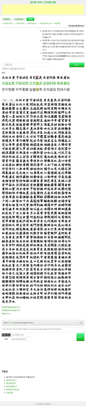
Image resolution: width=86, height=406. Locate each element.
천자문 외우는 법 (45, 23)
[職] (48, 160)
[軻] (62, 233)
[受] (6, 168)
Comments (19, 19)
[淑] (10, 289)
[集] (62, 193)
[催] (41, 289)
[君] (27, 148)
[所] (10, 160)
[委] (52, 253)
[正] (69, 140)
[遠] (20, 229)
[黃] (27, 100)
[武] (10, 213)
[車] (3, 205)
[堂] (20, 144)
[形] (59, 140)
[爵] (34, 180)
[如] (45, 152)
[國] (55, 116)
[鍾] (24, 197)
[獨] (10, 257)
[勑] (41, 237)
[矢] (34, 289)
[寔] (38, 213)
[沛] (20, 176)
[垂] (45, 120)
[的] (66, 249)
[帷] (52, 265)
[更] (52, 213)
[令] (69, 156)
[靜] (34, 176)
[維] (24, 140)
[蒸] (52, 273)
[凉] (69, 277)
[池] (62, 225)
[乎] (10, 301)
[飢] (59, 261)
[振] (52, 201)
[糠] (69, 261)
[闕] (55, 108)
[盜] (41, 281)
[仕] (41, 160)
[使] (34, 136)
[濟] (45, 209)
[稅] (31, 233)
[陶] (66, 116)
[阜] (13, 209)
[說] (3, 213)
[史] (3, 237)
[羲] (45, 289)
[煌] (13, 269)
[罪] (13, 120)
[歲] (41, 104)
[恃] (20, 136)
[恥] (69, 241)
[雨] (69, 104)
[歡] (52, 249)
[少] (20, 265)
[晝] (17, 269)
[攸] (66, 257)
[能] (62, 132)
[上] (45, 164)
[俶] (3, 233)
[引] (52, 293)
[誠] (52, 156)
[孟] (59, 233)
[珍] (6, 112)
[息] (69, 152)
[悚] (3, 277)
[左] (45, 193)
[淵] (3, 156)
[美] (55, 156)
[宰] (55, 261)
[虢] (13, 217)
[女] (17, 132)
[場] (69, 124)
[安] (38, 156)
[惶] (13, 277)
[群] (10, 197)
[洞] (10, 229)
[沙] (24, 221)
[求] (3, 249)
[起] (59, 217)
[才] (38, 132)
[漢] (66, 209)
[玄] (23, 100)
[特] (13, 281)
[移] (13, 180)
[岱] (13, 225)
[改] (55, 132)
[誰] (38, 245)
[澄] (6, 156)
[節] (3, 176)
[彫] (41, 253)
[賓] (34, 124)
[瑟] (62, 189)
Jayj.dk (44, 404)
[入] (17, 168)
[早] (38, 253)
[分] (27, 172)
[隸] (27, 197)
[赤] (52, 225)
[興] (20, 152)
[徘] (17, 297)
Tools (30, 19)
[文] (24, 116)
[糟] (66, 261)
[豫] (20, 273)
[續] (41, 273)
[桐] (34, 253)
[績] (38, 265)
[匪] (24, 176)
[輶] (62, 257)
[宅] (6, 209)
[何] (31, 217)
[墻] (13, 261)
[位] (48, 116)
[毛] (3, 289)
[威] (20, 221)
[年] (31, 289)
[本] (48, 229)
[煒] (10, 269)
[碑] (34, 205)
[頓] (10, 273)
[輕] (13, 205)
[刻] (38, 205)
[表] (66, 140)
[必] (52, 132)
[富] (69, 201)
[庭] (13, 229)
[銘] (41, 205)
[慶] (55, 144)
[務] (59, 229)
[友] (20, 172)
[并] (69, 221)
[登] (38, 160)
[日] (45, 100)
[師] (62, 112)
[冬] (24, 104)
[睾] (6, 245)
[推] (45, 116)
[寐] (27, 269)
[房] (55, 265)
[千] (24, 201)
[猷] (13, 241)
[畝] (13, 233)
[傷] (13, 132)
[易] (59, 257)
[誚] (55, 297)
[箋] (17, 277)
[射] (62, 281)
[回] (62, 209)
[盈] (51, 100)
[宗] (6, 225)
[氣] (6, 172)
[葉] (62, 253)
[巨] (52, 108)
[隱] (52, 172)
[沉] (59, 245)
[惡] (38, 144)
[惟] (62, 128)
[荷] (62, 249)
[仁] (45, 172)
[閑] (52, 245)
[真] (62, 176)
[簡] (24, 277)
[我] (17, 233)
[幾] (20, 237)
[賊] (38, 281)
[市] (41, 257)
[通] (34, 193)
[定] (41, 156)
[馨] (41, 152)
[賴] (17, 128)
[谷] (6, 144)
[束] (3, 297)
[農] (55, 229)
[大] (48, 128)
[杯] (62, 269)
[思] (27, 156)
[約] (38, 217)
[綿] (24, 229)
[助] (66, 297)
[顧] (31, 277)
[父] (20, 148)
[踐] (17, 217)
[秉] (10, 237)
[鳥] (3, 116)
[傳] (10, 144)
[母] (24, 168)
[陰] (6, 148)
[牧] (69, 217)
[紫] (38, 225)
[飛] (52, 184)
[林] (3, 245)
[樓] (45, 184)
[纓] (55, 201)
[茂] (24, 205)
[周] (17, 120)
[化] (3, 128)
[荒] (41, 100)
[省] (31, 241)
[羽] (52, 112)
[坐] (31, 120)
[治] (45, 229)
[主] (20, 225)
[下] (52, 164)
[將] (52, 197)
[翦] (62, 217)
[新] (41, 233)
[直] (13, 237)
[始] (17, 116)
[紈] (59, 265)
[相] (55, 197)
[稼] (66, 229)
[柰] (13, 112)
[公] (34, 209)
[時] (62, 205)
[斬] (34, 281)
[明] (55, 193)
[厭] (62, 261)
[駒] (62, 124)
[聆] (45, 237)
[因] (34, 144)
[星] (27, 193)
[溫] (24, 152)
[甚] (20, 160)
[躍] (20, 281)
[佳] (66, 285)
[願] (66, 277)
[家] (17, 201)
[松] (48, 152)
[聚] (6, 197)
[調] (52, 104)
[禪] (17, 225)
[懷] (62, 168)
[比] (52, 168)
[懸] (66, 289)
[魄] (6, 293)
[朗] (52, 289)
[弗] (66, 172)
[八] (10, 201)
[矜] (10, 297)
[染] (69, 136)
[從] (52, 160)
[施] (6, 289)
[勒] (31, 205)
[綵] (6, 189)
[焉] (3, 301)
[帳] (34, 189)
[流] (62, 152)
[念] (34, 140)
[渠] (59, 249)
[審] (38, 277)
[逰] (3, 257)
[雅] (24, 180)
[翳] (55, 253)
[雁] (31, 225)
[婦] (66, 164)
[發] (20, 120)
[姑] (34, 168)
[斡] (69, 289)
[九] (45, 221)
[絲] (66, 136)
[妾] (31, 265)
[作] (38, 140)
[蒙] (48, 297)
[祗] (24, 241)
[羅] (48, 197)
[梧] (31, 253)
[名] (52, 140)
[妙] (69, 285)
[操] (27, 180)
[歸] (38, 124)
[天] (17, 100)
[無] (24, 160)
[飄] (66, 253)
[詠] (13, 164)
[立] (55, 140)
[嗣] (38, 273)
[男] (31, 132)
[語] (62, 297)
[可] (38, 136)
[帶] (6, 297)
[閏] (31, 104)
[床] (41, 269)
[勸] (45, 233)
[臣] (3, 124)
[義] (6, 176)
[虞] (62, 116)
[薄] (13, 152)
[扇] (62, 265)
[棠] (69, 160)
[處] (55, 245)
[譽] (34, 221)
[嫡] (31, 273)
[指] (17, 293)
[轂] (48, 201)
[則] (62, 148)
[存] (59, 160)
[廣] (38, 193)
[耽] (31, 257)
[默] (62, 245)
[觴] (69, 269)
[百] (59, 221)
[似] (31, 152)
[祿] (62, 201)
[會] (24, 217)
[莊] (13, 297)
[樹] (55, 124)
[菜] (17, 112)
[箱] (55, 257)
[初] (48, 156)
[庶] (17, 237)
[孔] (59, 168)
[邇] (20, 124)
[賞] (48, 233)
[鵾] (6, 257)
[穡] (69, 229)
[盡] (66, 148)
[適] (31, 261)
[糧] (27, 265)
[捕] (45, 281)
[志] (66, 176)
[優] (34, 160)
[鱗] (45, 112)
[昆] (38, 108)
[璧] (62, 144)
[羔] (10, 140)
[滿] (69, 176)
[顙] (62, 273)
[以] (62, 160)
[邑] (48, 180)
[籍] (17, 160)
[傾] (55, 209)
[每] (38, 289)
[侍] (45, 265)
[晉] (45, 213)
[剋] (31, 140)
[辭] (34, 156)
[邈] (27, 229)
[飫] (48, 261)
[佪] (20, 297)
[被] (6, 128)
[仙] (10, 189)
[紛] (48, 285)
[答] (34, 277)
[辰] (59, 100)
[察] (52, 237)
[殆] (59, 241)
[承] (52, 193)
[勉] (17, 241)
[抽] (10, 253)
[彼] (10, 136)
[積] (41, 144)
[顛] (17, 176)
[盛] (55, 152)
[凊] (27, 152)
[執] (59, 277)
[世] (59, 201)
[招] (55, 249)
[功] (20, 205)
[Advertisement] (43, 9)
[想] (52, 277)
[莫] (66, 132)
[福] (45, 144)
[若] (24, 156)
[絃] (45, 269)
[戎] (10, 124)
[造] (59, 172)
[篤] (45, 156)
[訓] (13, 168)
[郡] (62, 221)
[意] (10, 180)
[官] (6, 116)
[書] (34, 197)
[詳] (41, 277)
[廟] (69, 293)
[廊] (66, 293)
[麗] (24, 108)
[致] (66, 104)
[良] (41, 132)
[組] (34, 245)
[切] (31, 172)
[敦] (66, 233)
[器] (45, 136)
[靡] (17, 136)
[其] (20, 241)
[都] (45, 180)
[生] (20, 108)
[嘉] (10, 241)
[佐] (59, 205)
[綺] (59, 209)
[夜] (66, 108)
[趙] (59, 213)
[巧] (34, 285)
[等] (52, 297)
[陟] (55, 233)
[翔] (55, 112)
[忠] (59, 148)
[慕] (20, 132)
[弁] (17, 193)
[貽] (3, 241)
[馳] (31, 221)
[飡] (24, 261)
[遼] (66, 281)
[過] (48, 132)
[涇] (27, 184)
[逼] (41, 245)
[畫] (3, 189)
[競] (13, 148)
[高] (31, 201)
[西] (62, 180)
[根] (48, 253)
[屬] (3, 261)
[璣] (62, 289)
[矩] (45, 293)
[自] (38, 180)
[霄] (27, 257)
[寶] (69, 144)
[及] (20, 128)
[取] (10, 156)
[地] (20, 100)
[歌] (48, 269)
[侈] (66, 201)
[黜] (52, 233)
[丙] (17, 189)
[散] (17, 249)
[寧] (41, 213)
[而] (6, 164)
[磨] (34, 172)
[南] (10, 233)
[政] (55, 160)
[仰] (62, 293)
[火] (66, 112)
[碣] (66, 225)
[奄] (3, 209)
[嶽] (3, 225)
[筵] (48, 189)
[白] (59, 124)
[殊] (20, 164)
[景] (17, 140)
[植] (27, 241)
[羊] (13, 140)
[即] (13, 245)
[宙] (34, 100)
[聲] (13, 144)
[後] (34, 273)
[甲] (31, 189)
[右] (31, 193)
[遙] (27, 249)
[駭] (17, 281)
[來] (6, 104)
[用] (3, 221)
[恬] (17, 285)
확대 (4, 100)
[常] (55, 128)
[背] (3, 184)
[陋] (34, 297)
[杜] (17, 197)
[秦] (66, 221)
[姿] (13, 289)
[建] (48, 140)
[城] (55, 225)
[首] (69, 120)
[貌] (62, 237)
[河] (38, 112)
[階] (6, 193)
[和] (48, 164)
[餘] (34, 104)
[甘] (66, 160)
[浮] (17, 184)
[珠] (59, 108)
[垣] (10, 261)
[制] (20, 116)
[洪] (37, 100)
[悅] (17, 273)
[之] (52, 152)
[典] (69, 193)
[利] (52, 285)
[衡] (69, 205)
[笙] (69, 189)
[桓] (31, 209)
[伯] (38, 168)
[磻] (45, 205)
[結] (6, 108)
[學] (31, 160)
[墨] (59, 136)
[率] (31, 124)
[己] (24, 136)
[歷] (69, 249)
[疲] (55, 176)
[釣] (41, 285)
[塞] (41, 225)
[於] (52, 229)
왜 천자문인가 (32, 23)
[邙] (6, 184)
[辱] (62, 241)
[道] (41, 120)
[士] (34, 213)
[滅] (10, 217)
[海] (31, 112)
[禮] (31, 164)
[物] (6, 180)
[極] (55, 241)
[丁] (13, 213)
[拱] (48, 120)
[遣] (41, 249)
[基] (13, 160)
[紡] (41, 265)
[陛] (13, 193)
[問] (38, 120)
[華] (52, 180)
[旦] (20, 209)
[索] (45, 245)
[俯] (59, 293)
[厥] (6, 241)
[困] (66, 213)
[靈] (13, 189)
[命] (69, 148)
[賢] (27, 140)
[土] (20, 217)
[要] (27, 277)
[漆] (31, 197)
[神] (52, 176)
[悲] (62, 136)
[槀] (20, 197)
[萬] (24, 128)
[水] (27, 108)
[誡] (41, 241)
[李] (10, 112)
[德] (45, 140)
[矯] (3, 273)
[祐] (27, 293)
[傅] (10, 168)
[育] (62, 120)
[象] (38, 269)
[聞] (41, 297)
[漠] (27, 221)
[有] (59, 116)
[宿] (62, 100)
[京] (69, 180)
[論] (13, 249)
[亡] (55, 281)
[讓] (52, 116)
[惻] (55, 172)
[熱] (62, 277)
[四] (45, 128)
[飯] (27, 261)
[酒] (52, 269)
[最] (10, 221)
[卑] (41, 164)
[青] (41, 221)
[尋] (10, 249)
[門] (34, 225)
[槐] (66, 197)
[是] (10, 148)
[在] (52, 124)
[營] (27, 209)
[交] (17, 172)
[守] (59, 176)
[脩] (24, 293)
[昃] (55, 100)
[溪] (48, 205)
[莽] (6, 253)
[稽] (59, 273)
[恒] (10, 225)
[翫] (38, 257)
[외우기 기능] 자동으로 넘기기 (14, 69)
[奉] (20, 168)
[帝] (69, 112)
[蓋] (31, 128)
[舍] (20, 189)
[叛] (52, 281)
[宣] (17, 221)
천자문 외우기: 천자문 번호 (43, 2)
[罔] (3, 136)
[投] (24, 172)
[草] (10, 128)
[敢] (6, 132)
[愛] (59, 120)
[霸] (55, 213)
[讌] (55, 269)
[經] (41, 197)
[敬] (41, 148)
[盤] (38, 184)
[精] (13, 221)
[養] (69, 128)
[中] (24, 237)
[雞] (45, 225)
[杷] (20, 253)
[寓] (45, 257)
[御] (34, 265)
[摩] (20, 257)
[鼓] (59, 189)
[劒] (45, 108)
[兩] (17, 245)
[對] (38, 189)
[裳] (41, 116)
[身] (38, 128)
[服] (34, 116)
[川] (59, 152)
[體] (27, 124)
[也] (13, 301)
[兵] (27, 201)
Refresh (7, 19)
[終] (62, 156)
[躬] (34, 241)
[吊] (3, 120)
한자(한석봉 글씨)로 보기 (11, 307)
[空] (3, 144)
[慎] (59, 156)
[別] (34, 164)
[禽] (66, 184)
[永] (31, 293)
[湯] (27, 120)
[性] (31, 176)
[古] (6, 249)
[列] (65, 100)
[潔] (27, 132)
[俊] (17, 213)
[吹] (66, 189)
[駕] (6, 205)
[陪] (38, 201)
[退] (13, 176)
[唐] (69, 116)
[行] (20, 140)
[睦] (55, 164)
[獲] (48, 281)
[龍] (59, 112)
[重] (20, 112)
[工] (17, 289)
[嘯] (13, 285)
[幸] (10, 245)
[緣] (48, 144)
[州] (48, 221)
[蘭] (34, 152)
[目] (48, 257)
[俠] (62, 197)
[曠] (17, 229)
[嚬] (20, 289)
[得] (59, 132)
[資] (17, 148)
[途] (6, 217)
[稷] (27, 233)
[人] (10, 116)
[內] (41, 193)
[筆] (20, 285)
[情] (38, 176)
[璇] (59, 289)
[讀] (34, 257)
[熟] (34, 233)
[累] (38, 249)
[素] (69, 233)
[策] (17, 205)
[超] (24, 281)
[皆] (62, 285)
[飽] (45, 261)
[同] (3, 172)
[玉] (31, 108)
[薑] (27, 112)
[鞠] (66, 128)
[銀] (3, 269)
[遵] (34, 217)
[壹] (24, 124)
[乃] (31, 116)
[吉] (38, 293)
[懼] (6, 277)
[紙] (27, 285)
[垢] (48, 277)
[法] (41, 217)
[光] (69, 108)
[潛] (48, 112)
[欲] (48, 136)
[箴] (38, 172)
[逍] (24, 249)
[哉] (6, 301)
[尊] (38, 164)
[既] (59, 193)
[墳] (66, 193)
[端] (62, 140)
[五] (52, 128)
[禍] (31, 144)
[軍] (6, 221)
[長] (27, 136)
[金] (17, 108)
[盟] (27, 217)
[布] (59, 281)
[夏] (55, 180)
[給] (20, 201)
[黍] (24, 233)
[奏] (34, 249)
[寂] (66, 245)
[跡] (55, 221)
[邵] (41, 293)
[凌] (17, 257)
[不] (66, 152)
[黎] (66, 120)
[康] (27, 273)
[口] (34, 261)
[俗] (55, 285)
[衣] (38, 116)
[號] (48, 108)
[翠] (27, 253)
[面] (10, 184)
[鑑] (59, 237)
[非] (66, 144)
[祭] (45, 273)
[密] (24, 213)
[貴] (24, 164)
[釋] (45, 285)
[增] (48, 241)
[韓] (45, 217)
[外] (3, 168)
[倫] (24, 285)
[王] (41, 124)
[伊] (52, 205)
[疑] (24, 193)
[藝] (20, 233)
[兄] (66, 168)
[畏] (69, 257)
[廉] (10, 176)
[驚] (55, 184)
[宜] (66, 156)
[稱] (62, 108)
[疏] (20, 245)
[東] (59, 180)
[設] (52, 189)
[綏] (34, 293)
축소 (11, 100)
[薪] (20, 293)
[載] (6, 233)
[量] (55, 136)
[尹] (55, 205)
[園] (3, 253)
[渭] (20, 184)
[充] (38, 261)
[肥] (10, 205)
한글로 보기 (6, 313)
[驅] (45, 201)
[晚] (24, 253)
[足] (13, 273)
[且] (24, 273)
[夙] (17, 152)
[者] (69, 297)
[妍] (24, 289)
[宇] (31, 100)
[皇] (13, 116)
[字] (27, 116)
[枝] (13, 172)
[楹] (41, 189)
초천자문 (57, 23)
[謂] (59, 297)
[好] (31, 180)
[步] (48, 293)
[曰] (31, 148)
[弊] (48, 217)
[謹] (38, 237)
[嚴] (34, 148)
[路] (59, 197)
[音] (48, 237)
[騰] (62, 104)
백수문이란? (20, 23)
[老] (17, 265)
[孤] (31, 297)
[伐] (10, 120)
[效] (34, 132)
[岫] (34, 229)
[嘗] (55, 273)
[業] (6, 160)
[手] (6, 273)
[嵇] (3, 285)
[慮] (20, 249)
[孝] (45, 148)
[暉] (48, 289)
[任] (38, 285)
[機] (27, 245)
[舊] (13, 265)
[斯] (38, 152)
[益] (10, 164)
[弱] (48, 209)
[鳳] (48, 124)
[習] (24, 144)
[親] (3, 265)
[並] (59, 285)
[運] (13, 257)
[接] (59, 269)
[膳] (20, 261)
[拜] (69, 273)
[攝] (45, 160)
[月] (48, 100)
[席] (55, 189)
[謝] (48, 249)
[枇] (17, 253)
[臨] (3, 152)
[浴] (55, 277)
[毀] (10, 132)
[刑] (55, 217)
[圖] (59, 184)
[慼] (45, 249)
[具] (17, 261)
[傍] (24, 189)
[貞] (24, 132)
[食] (66, 124)
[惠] (69, 209)
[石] (69, 225)
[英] (13, 197)
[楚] (48, 213)
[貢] (38, 233)
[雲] (59, 104)
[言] (31, 156)
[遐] (17, 124)
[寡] (38, 297)
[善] (52, 144)
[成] (38, 104)
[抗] (52, 241)
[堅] (17, 180)
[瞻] (24, 297)
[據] (24, 184)
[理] (55, 237)
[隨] (69, 164)
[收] (20, 104)
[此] (34, 128)
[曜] (55, 289)
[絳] (24, 257)
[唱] (62, 164)
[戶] (3, 201)
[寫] (62, 184)
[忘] (69, 132)
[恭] (59, 128)
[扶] (52, 209)
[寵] (45, 241)
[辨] (66, 237)
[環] (10, 293)
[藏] (27, 104)
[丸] (69, 281)
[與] (38, 148)
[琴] (6, 285)
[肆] (45, 189)
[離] (69, 172)
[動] (48, 176)
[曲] (10, 209)
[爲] (10, 108)
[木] (13, 128)
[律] (45, 104)
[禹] (52, 221)
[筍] (34, 269)
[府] (45, 197)
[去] (3, 164)
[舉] (66, 269)
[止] (20, 156)
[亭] (27, 225)
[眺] (27, 297)
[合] (41, 209)
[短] (13, 136)
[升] (3, 193)
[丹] (38, 221)
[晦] (3, 293)
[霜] (13, 108)
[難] (52, 136)
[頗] (66, 217)
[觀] (48, 184)
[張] (69, 100)
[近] (66, 241)
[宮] (31, 184)
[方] (27, 128)
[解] (31, 245)
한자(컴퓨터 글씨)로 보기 (11, 310)
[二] (66, 180)
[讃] (6, 140)
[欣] (31, 249)
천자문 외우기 (8, 23)
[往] (13, 104)
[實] (27, 205)
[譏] (38, 241)
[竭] (52, 148)
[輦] (41, 201)
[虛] (17, 144)
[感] (6, 213)
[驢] (3, 281)
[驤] (27, 281)
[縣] (13, 201)
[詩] (3, 140)
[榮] (3, 160)
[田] (48, 225)
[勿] (27, 213)
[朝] (34, 120)
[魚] (6, 237)
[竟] (27, 160)
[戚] (6, 265)
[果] (3, 112)
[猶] (45, 168)
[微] (17, 209)
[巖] (31, 229)
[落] (59, 253)
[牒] (20, 277)
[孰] (24, 209)
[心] (45, 176)
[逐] (3, 180)
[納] (10, 193)
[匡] (38, 209)
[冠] (34, 201)
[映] (13, 156)
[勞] (31, 237)
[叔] (41, 168)
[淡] (41, 112)
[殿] (34, 184)
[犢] (10, 281)
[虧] (27, 176)
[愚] (45, 297)
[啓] (27, 189)
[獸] (69, 184)
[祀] (48, 273)
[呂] (48, 104)
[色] (69, 237)
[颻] (69, 253)
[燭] (6, 269)
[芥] (24, 112)
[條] (13, 253)
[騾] (6, 281)
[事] (24, 148)
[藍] (31, 269)
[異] (24, 265)
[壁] (38, 197)
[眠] (20, 269)
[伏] (6, 124)
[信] (31, 136)
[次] (62, 172)
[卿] (69, 197)
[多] (31, 213)
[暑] (10, 104)
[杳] (38, 229)
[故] (10, 265)
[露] (3, 108)
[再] (66, 273)
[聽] (27, 144)
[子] (48, 168)
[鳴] (45, 124)
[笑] (27, 289)
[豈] (3, 132)
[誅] (31, 281)
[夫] (59, 164)
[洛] (13, 184)
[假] (3, 217)
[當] (48, 148)
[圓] (66, 265)
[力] (55, 148)
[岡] (41, 108)
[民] (6, 120)
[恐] (10, 277)
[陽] (55, 104)
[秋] (17, 104)
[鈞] (31, 285)
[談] (6, 136)
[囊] (52, 257)
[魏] (62, 213)
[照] (13, 293)
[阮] (10, 285)
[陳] (45, 253)
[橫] (69, 213)
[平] (52, 120)
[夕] (24, 269)
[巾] (48, 265)
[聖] (41, 140)
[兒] (55, 168)
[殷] (24, 120)
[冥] (41, 229)
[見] (24, 245)
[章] (55, 120)
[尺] (59, 144)
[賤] (27, 164)
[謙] (34, 237)
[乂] (20, 213)
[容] (17, 156)
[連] (10, 172)
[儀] (27, 168)
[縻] (41, 180)
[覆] (41, 136)
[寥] (69, 245)
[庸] (27, 237)
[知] (45, 132)
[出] (34, 108)
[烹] (52, 261)
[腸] (41, 261)
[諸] (31, 168)
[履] (10, 152)
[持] (20, 180)
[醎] (34, 112)
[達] (48, 193)
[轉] (20, 193)
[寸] (3, 148)
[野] (6, 229)
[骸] (45, 277)
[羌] (13, 124)
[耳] (6, 261)
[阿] (66, 205)
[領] (55, 293)
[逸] (41, 176)
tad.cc (37, 404)
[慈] (48, 172)
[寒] (3, 104)
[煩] (52, 217)
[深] (6, 152)
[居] (48, 245)
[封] (6, 201)
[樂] (17, 164)
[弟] (69, 168)
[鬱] (41, 184)
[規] (41, 172)
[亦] (3, 197)
